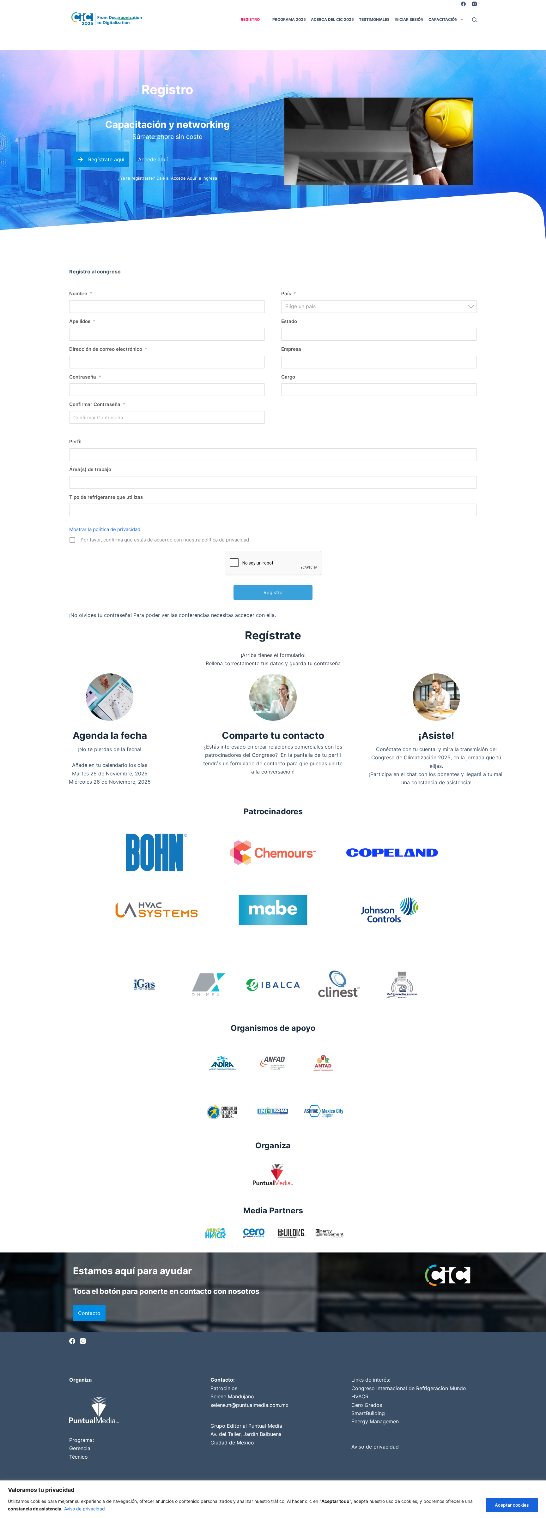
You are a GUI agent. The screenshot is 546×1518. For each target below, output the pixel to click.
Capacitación (443, 19)
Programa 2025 (289, 19)
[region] (273, 1499)
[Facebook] (463, 4)
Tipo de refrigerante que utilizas (106, 497)
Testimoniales (374, 19)
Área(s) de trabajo (90, 469)
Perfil (75, 442)
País (288, 293)
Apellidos (82, 321)
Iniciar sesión (409, 19)
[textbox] (380, 306)
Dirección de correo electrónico (108, 349)
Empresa (291, 349)
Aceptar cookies (512, 1505)
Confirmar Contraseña (97, 404)
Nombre (80, 293)
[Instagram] (474, 4)
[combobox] (379, 306)
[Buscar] (474, 19)
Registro (250, 19)
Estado (289, 321)
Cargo (288, 377)
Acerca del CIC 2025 (332, 19)
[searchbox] (75, 454)
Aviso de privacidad (84, 1508)
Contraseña (85, 377)
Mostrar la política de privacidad (104, 529)
